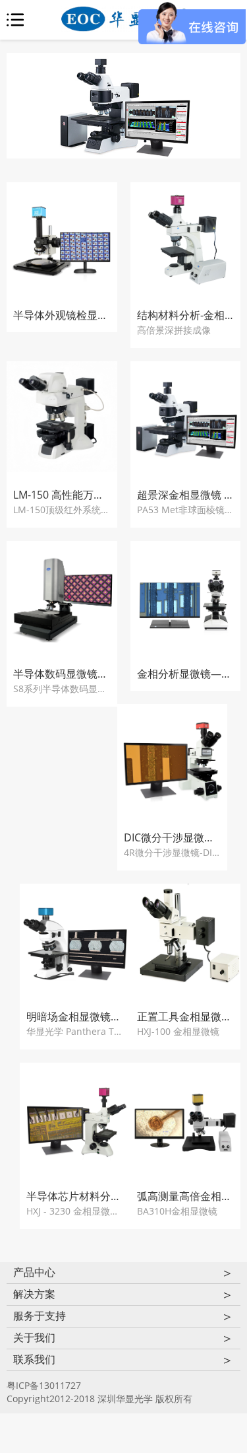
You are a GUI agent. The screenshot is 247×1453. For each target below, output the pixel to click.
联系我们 (123, 1360)
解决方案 (123, 1294)
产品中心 (123, 1272)
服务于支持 (123, 1316)
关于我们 (123, 1338)
